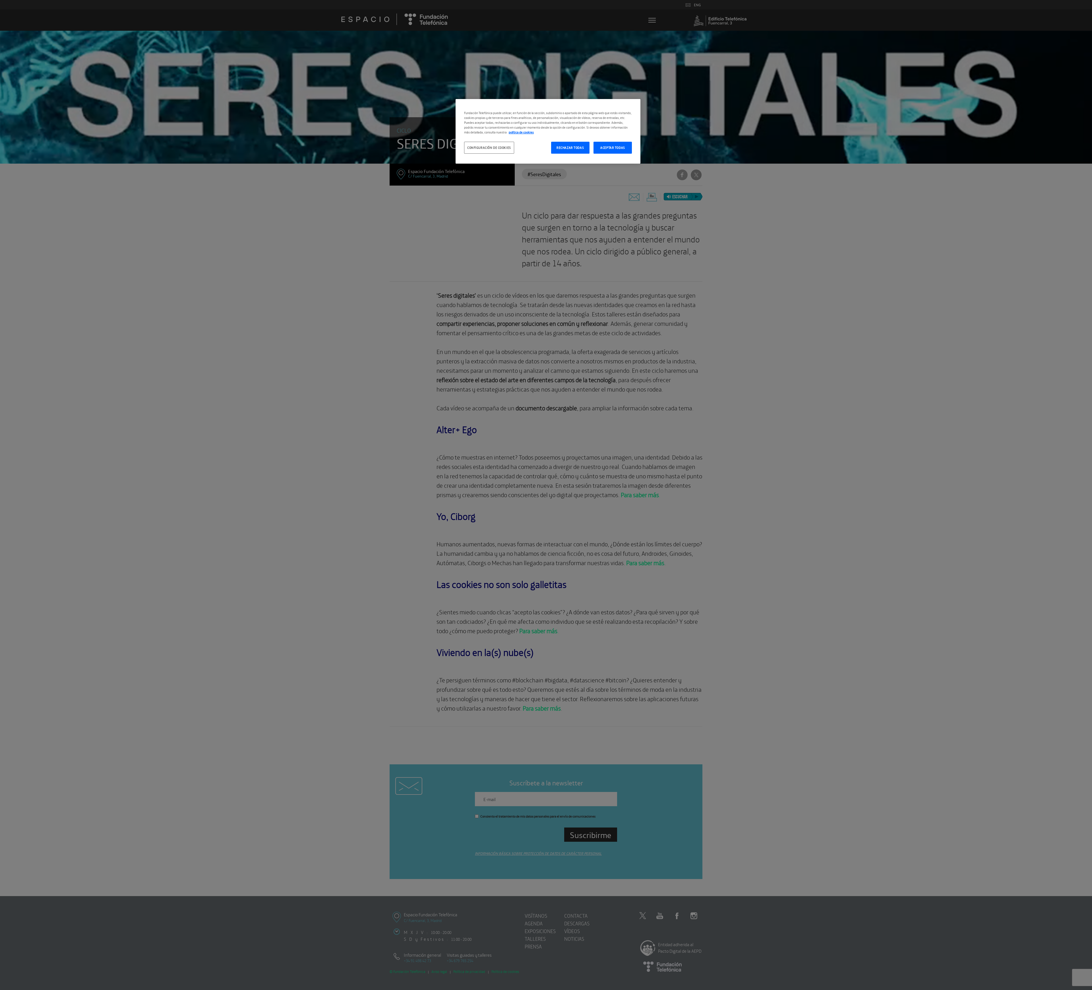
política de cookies (521, 132)
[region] (548, 131)
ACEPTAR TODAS (612, 147)
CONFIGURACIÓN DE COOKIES (489, 147)
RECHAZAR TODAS (570, 147)
